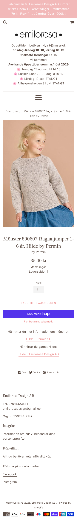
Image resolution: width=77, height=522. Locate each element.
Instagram (10, 482)
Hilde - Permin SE (38, 339)
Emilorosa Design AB (44, 502)
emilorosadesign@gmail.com (23, 408)
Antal (38, 283)
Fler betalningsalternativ (38, 321)
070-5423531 (18, 404)
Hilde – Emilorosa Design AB (39, 354)
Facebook (10, 474)
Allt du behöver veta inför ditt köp (27, 456)
